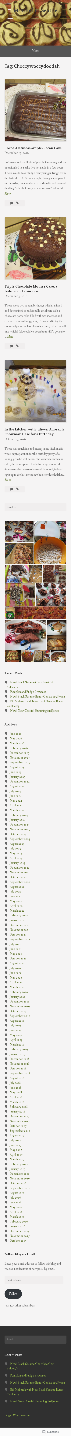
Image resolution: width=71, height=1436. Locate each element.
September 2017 (20, 1131)
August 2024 (17, 786)
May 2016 (16, 1207)
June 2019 (16, 1030)
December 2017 (20, 1116)
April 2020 (16, 982)
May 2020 (16, 978)
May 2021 (16, 954)
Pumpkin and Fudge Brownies (28, 692)
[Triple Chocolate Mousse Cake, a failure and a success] (17, 346)
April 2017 (16, 1155)
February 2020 (19, 992)
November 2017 (20, 1121)
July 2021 (15, 944)
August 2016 (17, 1193)
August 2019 (17, 1021)
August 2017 (17, 1136)
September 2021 (20, 939)
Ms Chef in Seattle (35, 10)
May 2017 (16, 1150)
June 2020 (16, 973)
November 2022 (20, 872)
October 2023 (18, 834)
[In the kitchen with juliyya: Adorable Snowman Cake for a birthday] (17, 489)
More (8, 194)
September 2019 (20, 1016)
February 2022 (19, 916)
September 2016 (20, 1188)
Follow (13, 1294)
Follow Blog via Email (20, 1254)
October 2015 (18, 1241)
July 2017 (15, 1140)
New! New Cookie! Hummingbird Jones (34, 711)
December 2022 (20, 868)
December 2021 (20, 925)
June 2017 (16, 1145)
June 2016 (16, 1202)
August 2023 (17, 844)
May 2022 (16, 901)
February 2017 (19, 1164)
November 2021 (20, 930)
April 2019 (16, 1040)
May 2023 (16, 853)
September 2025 (20, 762)
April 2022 (16, 906)
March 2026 (17, 743)
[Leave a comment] (12, 203)
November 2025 (20, 758)
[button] (19, 531)
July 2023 (15, 849)
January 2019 (17, 1054)
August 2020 (17, 963)
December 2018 (20, 1059)
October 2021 (18, 935)
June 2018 (16, 1088)
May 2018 (16, 1092)
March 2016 (17, 1217)
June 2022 (16, 896)
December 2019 (20, 1002)
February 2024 (19, 815)
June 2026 (16, 734)
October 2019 (18, 1011)
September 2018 (20, 1073)
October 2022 (18, 877)
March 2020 (17, 987)
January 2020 (17, 997)
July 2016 (15, 1198)
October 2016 (18, 1183)
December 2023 (20, 825)
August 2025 (17, 767)
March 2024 (17, 810)
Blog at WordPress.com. (18, 1415)
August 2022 (17, 887)
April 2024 (16, 806)
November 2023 (20, 829)
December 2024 (20, 782)
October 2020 (18, 959)
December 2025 (20, 753)
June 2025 (16, 772)
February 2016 (19, 1222)
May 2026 (16, 739)
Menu (35, 50)
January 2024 (17, 820)
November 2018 (20, 1064)
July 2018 (15, 1083)
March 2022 (17, 911)
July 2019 (15, 1026)
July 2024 (15, 791)
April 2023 (16, 858)
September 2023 (20, 839)
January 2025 (17, 777)
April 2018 (16, 1097)
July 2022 (15, 892)
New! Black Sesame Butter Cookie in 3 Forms (37, 697)
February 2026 (19, 748)
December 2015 (20, 1231)
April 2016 (16, 1212)
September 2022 (20, 882)
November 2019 (20, 1006)
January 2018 (17, 1112)
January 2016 (17, 1226)
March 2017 (17, 1159)
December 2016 (20, 1174)
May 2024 (16, 801)
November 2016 (20, 1179)
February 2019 (19, 1049)
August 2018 (17, 1078)
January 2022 (17, 920)
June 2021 (16, 949)
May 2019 (16, 1035)
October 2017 (18, 1126)
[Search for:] (35, 507)
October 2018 (18, 1069)
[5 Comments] (12, 489)
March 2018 (17, 1102)
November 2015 (20, 1236)
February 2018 (19, 1107)
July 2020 (15, 968)
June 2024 (16, 796)
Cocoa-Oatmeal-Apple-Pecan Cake (33, 148)
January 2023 (17, 863)
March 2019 (17, 1045)
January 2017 (17, 1169)
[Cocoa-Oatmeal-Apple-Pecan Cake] (17, 203)
